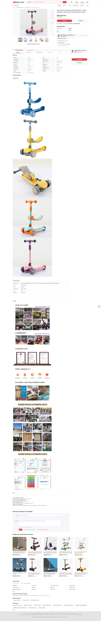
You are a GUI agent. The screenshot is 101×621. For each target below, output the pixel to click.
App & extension (75, 5)
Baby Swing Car (72, 585)
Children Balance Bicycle (17, 589)
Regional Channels (63, 613)
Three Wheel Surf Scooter (35, 600)
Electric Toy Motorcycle (54, 585)
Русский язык (41, 614)
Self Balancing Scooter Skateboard (81, 605)
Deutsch (48, 614)
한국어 (59, 614)
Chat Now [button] (81, 20)
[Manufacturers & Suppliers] (18, 2)
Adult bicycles (52, 589)
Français (37, 614)
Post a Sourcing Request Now (41, 529)
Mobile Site (73, 613)
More (13, 609)
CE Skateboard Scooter (32, 607)
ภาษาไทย (67, 614)
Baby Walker (34, 587)
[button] (66, 52)
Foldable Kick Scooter (16, 600)
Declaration (61, 616)
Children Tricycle (72, 587)
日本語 (62, 614)
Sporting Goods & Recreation (20, 7)
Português (33, 614)
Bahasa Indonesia (79, 614)
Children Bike (34, 589)
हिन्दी (64, 614)
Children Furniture (72, 589)
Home (13, 7)
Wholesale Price (52, 613)
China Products (30, 613)
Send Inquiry (64, 20)
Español (29, 614)
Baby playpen (15, 585)
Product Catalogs (27, 583)
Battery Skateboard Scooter (68, 605)
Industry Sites (57, 613)
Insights (77, 613)
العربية (56, 614)
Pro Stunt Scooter (25, 600)
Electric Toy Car (34, 585)
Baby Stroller (52, 587)
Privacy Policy (66, 616)
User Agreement (56, 616)
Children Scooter (15, 587)
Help (69, 5)
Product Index (69, 613)
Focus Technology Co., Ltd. (44, 616)
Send (20, 529)
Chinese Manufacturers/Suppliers (38, 613)
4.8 (75, 52)
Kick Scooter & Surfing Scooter (35, 7)
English (26, 614)
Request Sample (77, 23)
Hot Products (25, 613)
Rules (88, 5)
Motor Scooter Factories (28, 605)
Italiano (45, 614)
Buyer (64, 5)
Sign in (87, 2)
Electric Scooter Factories (17, 605)
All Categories (16, 5)
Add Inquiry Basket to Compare (34, 43)
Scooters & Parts (27, 7)
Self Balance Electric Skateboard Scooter (20, 607)
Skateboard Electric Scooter (57, 605)
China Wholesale (46, 613)
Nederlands (52, 614)
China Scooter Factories (47, 605)
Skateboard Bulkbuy (42, 607)
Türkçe (71, 614)
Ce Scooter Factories (37, 605)
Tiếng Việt (74, 614)
